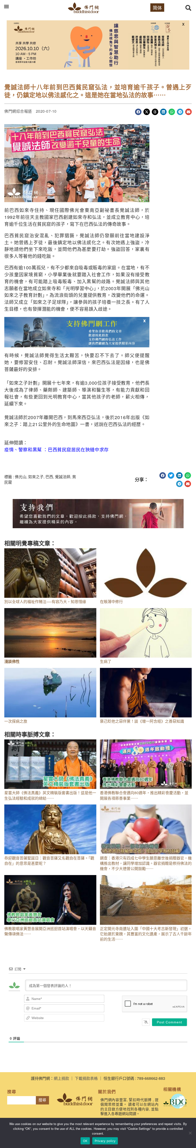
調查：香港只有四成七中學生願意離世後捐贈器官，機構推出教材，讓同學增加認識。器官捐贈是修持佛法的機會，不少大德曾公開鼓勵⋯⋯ (146, 863)
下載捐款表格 (86, 1078)
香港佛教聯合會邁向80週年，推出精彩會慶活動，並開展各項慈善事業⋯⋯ (144, 795)
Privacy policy (105, 1141)
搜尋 (42, 1100)
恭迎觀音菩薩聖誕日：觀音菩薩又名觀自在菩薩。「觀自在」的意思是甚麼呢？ (49, 860)
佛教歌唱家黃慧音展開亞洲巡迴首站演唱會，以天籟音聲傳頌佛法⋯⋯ (50, 931)
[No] (190, 1133)
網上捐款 (61, 1078)
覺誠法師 (62, 476)
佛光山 (20, 476)
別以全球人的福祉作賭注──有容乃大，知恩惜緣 (45, 601)
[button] (6, 6)
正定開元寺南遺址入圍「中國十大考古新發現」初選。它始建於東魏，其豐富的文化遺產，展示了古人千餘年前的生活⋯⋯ (146, 934)
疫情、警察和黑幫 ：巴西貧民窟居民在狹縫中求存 (56, 449)
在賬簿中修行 (111, 601)
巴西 (49, 476)
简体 (157, 7)
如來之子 (36, 476)
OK (85, 1141)
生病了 (105, 661)
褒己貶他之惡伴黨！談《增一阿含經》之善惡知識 (142, 721)
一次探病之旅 (15, 721)
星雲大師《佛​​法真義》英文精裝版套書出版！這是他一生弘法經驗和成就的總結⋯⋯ (50, 795)
